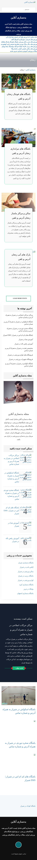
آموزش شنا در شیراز (26, 339)
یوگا (12, 49)
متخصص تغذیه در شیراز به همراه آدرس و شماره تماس (19, 349)
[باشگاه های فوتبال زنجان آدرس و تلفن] (18, 83)
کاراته (24, 46)
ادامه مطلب (19, 668)
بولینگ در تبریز (28, 589)
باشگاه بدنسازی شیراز (25, 563)
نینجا (7, 46)
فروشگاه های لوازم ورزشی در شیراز (20, 355)
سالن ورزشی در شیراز (25, 571)
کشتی (20, 49)
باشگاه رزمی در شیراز (25, 576)
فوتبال (16, 42)
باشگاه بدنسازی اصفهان (25, 593)
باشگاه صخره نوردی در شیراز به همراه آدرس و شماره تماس (20, 330)
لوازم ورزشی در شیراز (25, 580)
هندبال (7, 42)
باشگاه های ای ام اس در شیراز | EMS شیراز (18, 335)
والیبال (3, 42)
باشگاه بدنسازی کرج (26, 584)
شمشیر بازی (11, 44)
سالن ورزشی (22, 42)
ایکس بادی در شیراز (26, 567)
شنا (13, 37)
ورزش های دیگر (32, 44)
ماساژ (16, 49)
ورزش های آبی (22, 37)
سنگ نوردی (23, 44)
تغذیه (11, 51)
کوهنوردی (4, 44)
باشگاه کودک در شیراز (27, 806)
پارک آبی (8, 37)
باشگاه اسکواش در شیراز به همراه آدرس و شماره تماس (18, 323)
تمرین (15, 51)
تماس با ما (31, 37)
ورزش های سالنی (31, 49)
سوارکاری (22, 39)
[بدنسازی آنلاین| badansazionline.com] (29, 2)
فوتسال (11, 42)
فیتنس (24, 49)
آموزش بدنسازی (22, 51)
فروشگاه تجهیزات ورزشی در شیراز (21, 359)
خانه (35, 37)
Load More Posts (20, 298)
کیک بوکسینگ (13, 46)
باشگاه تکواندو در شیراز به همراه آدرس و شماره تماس (19, 365)
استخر (16, 37)
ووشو (3, 46)
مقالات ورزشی (32, 51)
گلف (12, 39)
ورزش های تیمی (32, 42)
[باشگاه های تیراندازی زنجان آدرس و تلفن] (18, 137)
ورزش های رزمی (32, 46)
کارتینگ (16, 39)
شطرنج (17, 44)
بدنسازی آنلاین (18, 17)
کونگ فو (19, 46)
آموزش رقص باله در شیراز (24, 344)
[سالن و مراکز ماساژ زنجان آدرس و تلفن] (18, 202)
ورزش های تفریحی (31, 39)
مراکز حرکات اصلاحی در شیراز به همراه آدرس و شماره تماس (19, 316)
